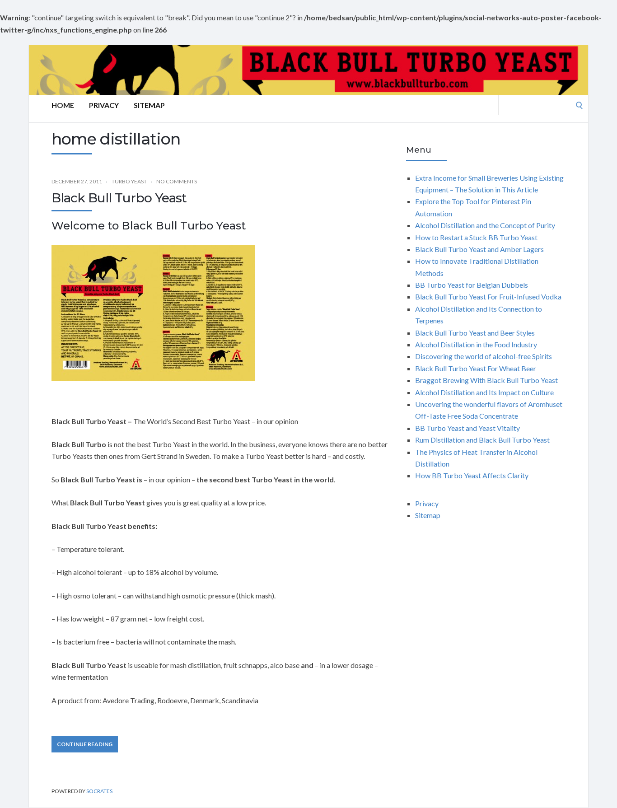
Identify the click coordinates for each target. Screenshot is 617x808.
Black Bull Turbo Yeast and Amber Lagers (479, 249)
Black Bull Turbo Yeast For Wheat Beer (475, 368)
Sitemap (149, 105)
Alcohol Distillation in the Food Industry (476, 344)
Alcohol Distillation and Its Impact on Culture (484, 392)
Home (62, 105)
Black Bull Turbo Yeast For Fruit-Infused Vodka (488, 296)
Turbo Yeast (129, 181)
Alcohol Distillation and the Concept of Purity (485, 225)
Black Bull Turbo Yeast (119, 198)
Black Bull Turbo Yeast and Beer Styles (475, 332)
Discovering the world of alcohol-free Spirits (483, 356)
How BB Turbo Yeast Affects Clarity (471, 475)
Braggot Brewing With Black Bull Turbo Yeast (486, 380)
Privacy (104, 105)
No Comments (176, 181)
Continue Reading (84, 744)
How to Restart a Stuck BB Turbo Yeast (476, 237)
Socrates (99, 791)
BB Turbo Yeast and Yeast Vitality (467, 428)
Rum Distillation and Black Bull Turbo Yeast (482, 439)
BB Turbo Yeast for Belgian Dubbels (471, 284)
